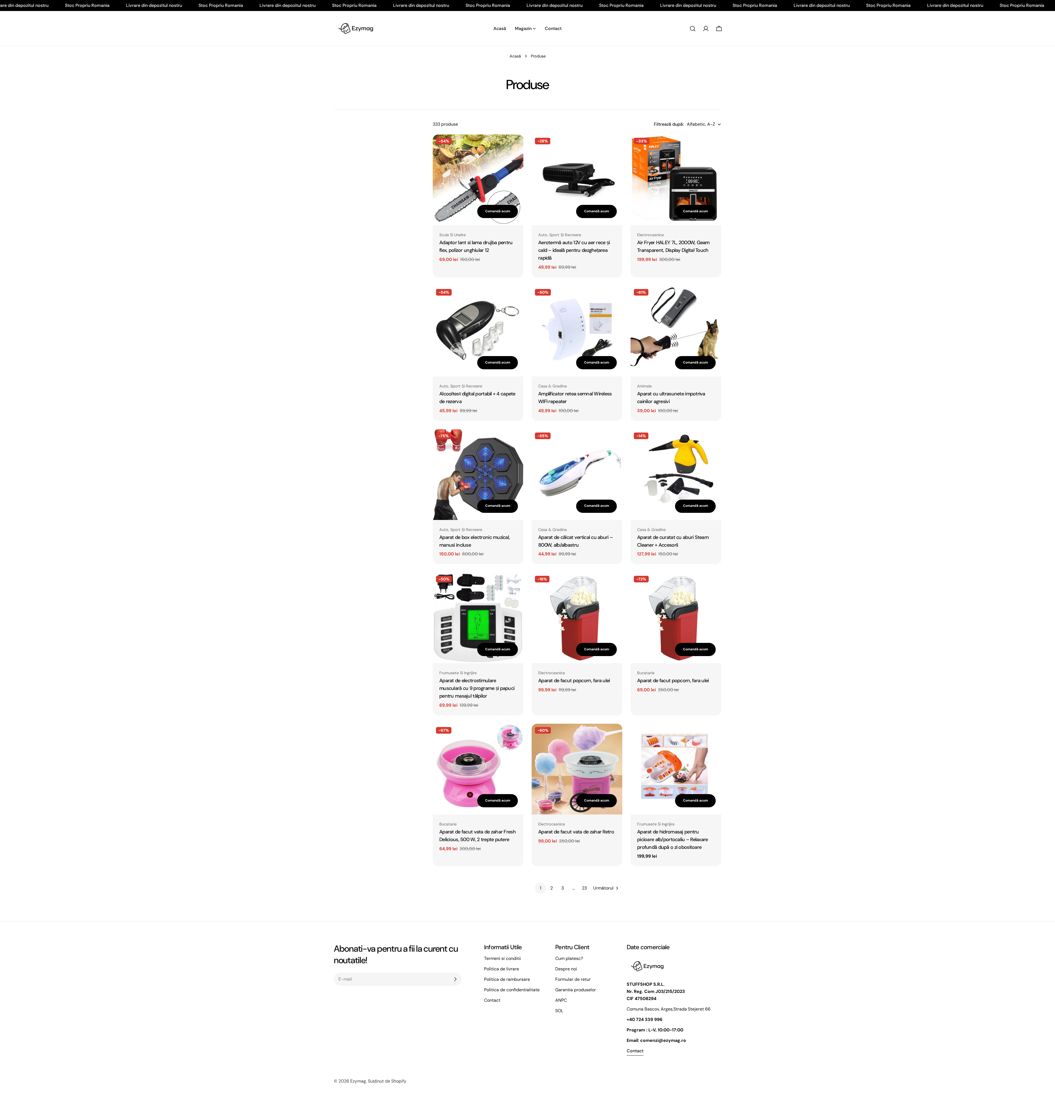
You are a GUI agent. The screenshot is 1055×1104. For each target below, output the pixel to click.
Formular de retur (573, 979)
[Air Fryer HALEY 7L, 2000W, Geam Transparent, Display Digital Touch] (676, 179)
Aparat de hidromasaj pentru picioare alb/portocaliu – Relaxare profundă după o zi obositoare (672, 839)
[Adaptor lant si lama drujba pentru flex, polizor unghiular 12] (478, 179)
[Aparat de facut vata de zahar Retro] (577, 769)
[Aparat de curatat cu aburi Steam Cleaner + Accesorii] (676, 474)
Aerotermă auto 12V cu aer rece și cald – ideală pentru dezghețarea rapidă (574, 250)
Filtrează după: (669, 124)
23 (584, 888)
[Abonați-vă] (455, 979)
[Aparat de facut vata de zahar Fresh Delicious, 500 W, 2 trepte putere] (478, 769)
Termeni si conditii (502, 958)
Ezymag (358, 1081)
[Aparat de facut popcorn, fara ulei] (577, 617)
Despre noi (566, 969)
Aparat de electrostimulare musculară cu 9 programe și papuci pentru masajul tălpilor (476, 688)
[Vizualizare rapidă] (515, 146)
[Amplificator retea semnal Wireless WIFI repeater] (577, 331)
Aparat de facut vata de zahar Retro (576, 831)
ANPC (561, 1000)
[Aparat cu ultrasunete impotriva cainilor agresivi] (676, 331)
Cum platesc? (569, 958)
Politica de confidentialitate (512, 990)
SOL (559, 1011)
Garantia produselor (575, 990)
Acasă (515, 56)
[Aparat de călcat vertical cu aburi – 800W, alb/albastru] (577, 474)
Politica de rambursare (507, 979)
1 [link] (540, 888)
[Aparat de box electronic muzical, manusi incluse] (478, 474)
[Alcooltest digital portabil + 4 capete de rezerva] (478, 331)
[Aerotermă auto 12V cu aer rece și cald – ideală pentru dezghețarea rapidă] (577, 179)
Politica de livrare (501, 969)
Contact (492, 1000)
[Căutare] (692, 28)
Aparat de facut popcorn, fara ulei (574, 680)
